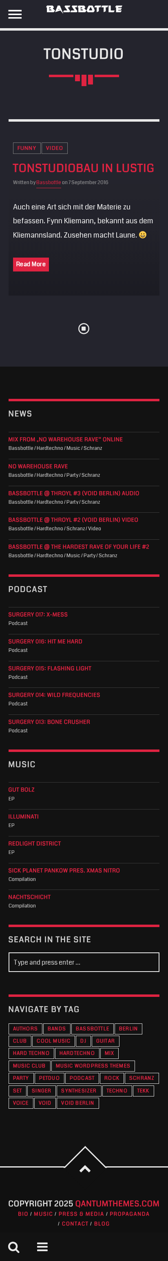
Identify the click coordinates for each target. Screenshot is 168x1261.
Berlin (128, 1028)
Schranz (142, 1078)
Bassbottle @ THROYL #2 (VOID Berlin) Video (74, 520)
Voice (21, 1103)
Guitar (105, 1041)
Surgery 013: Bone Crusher (50, 722)
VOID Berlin (77, 1103)
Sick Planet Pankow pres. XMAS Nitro (64, 870)
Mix (110, 1053)
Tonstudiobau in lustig (84, 168)
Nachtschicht (30, 897)
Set (17, 1091)
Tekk (143, 1091)
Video (54, 148)
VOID (45, 1103)
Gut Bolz (22, 790)
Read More (31, 264)
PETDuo (49, 1078)
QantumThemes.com (117, 1204)
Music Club (29, 1066)
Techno (117, 1091)
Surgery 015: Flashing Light (50, 668)
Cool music (54, 1041)
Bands (57, 1028)
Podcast (82, 1078)
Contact (75, 1224)
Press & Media (81, 1214)
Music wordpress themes (93, 1066)
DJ (83, 1041)
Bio (23, 1214)
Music (43, 1214)
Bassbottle (48, 182)
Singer (41, 1091)
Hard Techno (31, 1053)
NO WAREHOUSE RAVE (38, 466)
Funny (27, 148)
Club (20, 1041)
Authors (25, 1028)
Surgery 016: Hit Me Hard (46, 641)
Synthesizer (79, 1091)
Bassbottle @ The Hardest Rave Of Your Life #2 (79, 547)
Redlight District (35, 844)
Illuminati (24, 817)
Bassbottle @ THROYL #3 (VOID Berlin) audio (74, 493)
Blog (102, 1224)
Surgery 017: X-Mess (38, 615)
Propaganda (130, 1214)
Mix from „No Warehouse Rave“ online (66, 439)
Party (21, 1078)
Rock (111, 1078)
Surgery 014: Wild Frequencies (54, 695)
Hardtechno (77, 1053)
